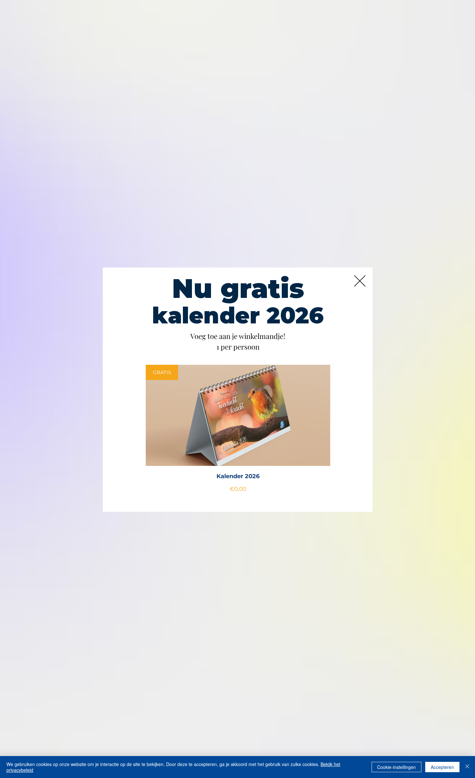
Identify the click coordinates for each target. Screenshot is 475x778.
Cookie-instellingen (396, 767)
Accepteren (442, 767)
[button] (359, 281)
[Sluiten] (467, 767)
